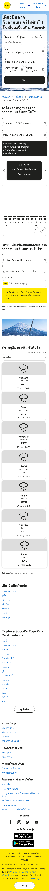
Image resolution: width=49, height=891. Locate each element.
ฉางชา (5, 688)
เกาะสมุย (6, 617)
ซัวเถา (5, 701)
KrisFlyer (6, 752)
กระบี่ (4, 613)
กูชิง (4, 671)
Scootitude (8, 728)
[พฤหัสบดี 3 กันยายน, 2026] (45, 216)
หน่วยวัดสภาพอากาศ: (37, 352)
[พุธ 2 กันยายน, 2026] (40, 216)
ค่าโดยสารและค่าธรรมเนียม (15, 800)
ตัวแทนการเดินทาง (11, 768)
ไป (3, 130)
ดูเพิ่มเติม (24, 709)
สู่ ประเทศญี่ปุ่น (35, 97)
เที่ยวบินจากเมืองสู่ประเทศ (14, 857)
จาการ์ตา (6, 684)
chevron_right (45, 170)
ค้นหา (24, 80)
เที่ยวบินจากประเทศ (34, 857)
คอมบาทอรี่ (7, 675)
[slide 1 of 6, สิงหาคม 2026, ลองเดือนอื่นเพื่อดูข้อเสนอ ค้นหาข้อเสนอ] (24, 170)
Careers (6, 736)
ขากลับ (29, 68)
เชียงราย (6, 600)
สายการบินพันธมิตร (11, 741)
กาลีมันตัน (6, 662)
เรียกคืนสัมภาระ (9, 805)
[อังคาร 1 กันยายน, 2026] (36, 216)
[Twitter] (27, 822)
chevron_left (4, 170)
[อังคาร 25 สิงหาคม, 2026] (5, 216)
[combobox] (23, 123)
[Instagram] (19, 822)
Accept (24, 885)
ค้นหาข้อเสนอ (24, 174)
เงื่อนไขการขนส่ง (10, 788)
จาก (6, 49)
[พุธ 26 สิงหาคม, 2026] (10, 216)
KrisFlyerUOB (9, 757)
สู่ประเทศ (10, 853)
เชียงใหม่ (6, 604)
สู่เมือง (19, 853)
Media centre (9, 732)
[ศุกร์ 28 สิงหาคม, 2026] (19, 216)
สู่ (5, 58)
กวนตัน (5, 649)
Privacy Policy (16, 872)
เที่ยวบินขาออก (11, 68)
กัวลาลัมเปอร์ (8, 658)
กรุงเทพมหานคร (9, 591)
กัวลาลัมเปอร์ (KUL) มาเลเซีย (19, 52)
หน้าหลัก (6, 97)
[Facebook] (10, 822)
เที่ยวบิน (19, 97)
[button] (29, 37)
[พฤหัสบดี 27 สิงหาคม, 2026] (14, 216)
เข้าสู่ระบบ (22, 5)
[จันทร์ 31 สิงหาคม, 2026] (32, 216)
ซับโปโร (6, 697)
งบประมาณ (7, 277)
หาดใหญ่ (6, 608)
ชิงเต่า (4, 693)
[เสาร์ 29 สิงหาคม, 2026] (23, 216)
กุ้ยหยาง (5, 667)
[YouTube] (36, 822)
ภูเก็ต (4, 595)
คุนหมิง (5, 680)
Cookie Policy (32, 878)
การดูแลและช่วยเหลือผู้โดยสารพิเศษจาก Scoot (21, 795)
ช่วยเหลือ (6, 784)
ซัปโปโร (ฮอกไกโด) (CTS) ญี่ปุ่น (20, 62)
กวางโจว (6, 654)
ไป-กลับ (8, 37)
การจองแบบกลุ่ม (9, 773)
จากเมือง (24, 860)
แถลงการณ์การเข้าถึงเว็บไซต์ (16, 809)
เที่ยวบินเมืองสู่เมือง (31, 853)
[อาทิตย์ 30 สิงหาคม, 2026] (27, 216)
